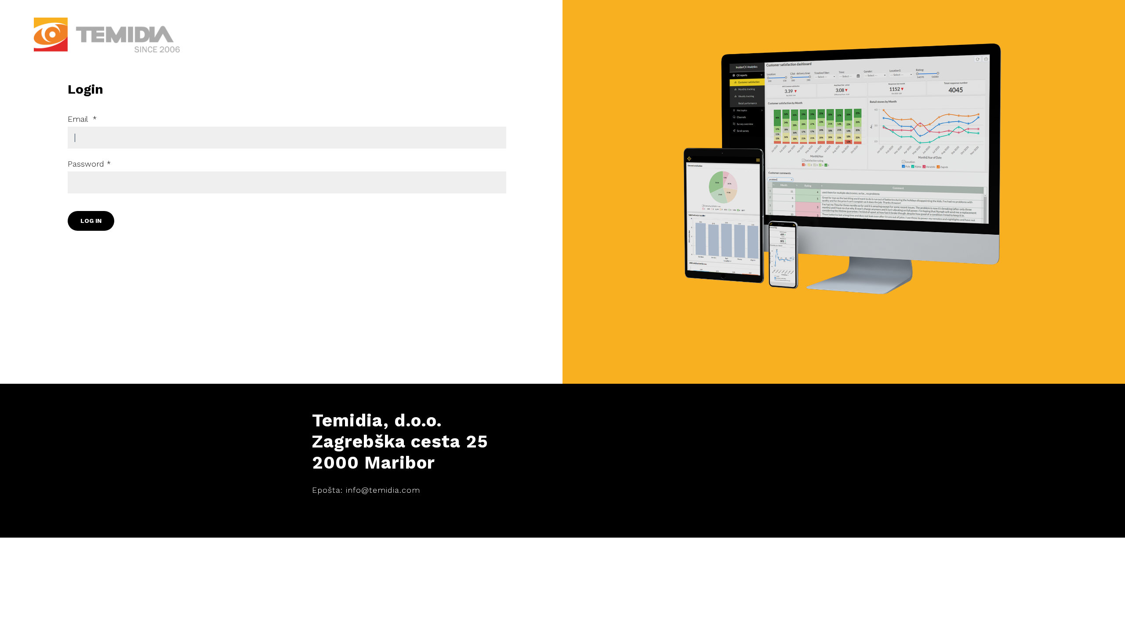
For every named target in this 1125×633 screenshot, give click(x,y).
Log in (91, 220)
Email (82, 119)
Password (89, 163)
